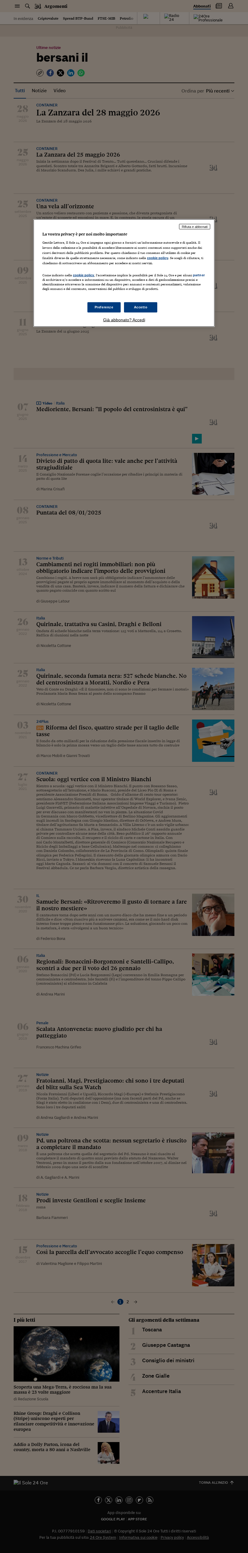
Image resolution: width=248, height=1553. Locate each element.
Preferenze (104, 307)
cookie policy (157, 258)
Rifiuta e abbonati (194, 226)
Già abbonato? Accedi (124, 319)
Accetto (141, 307)
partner (199, 275)
